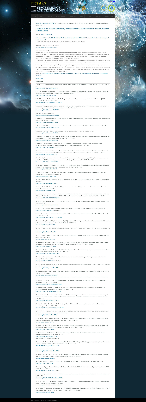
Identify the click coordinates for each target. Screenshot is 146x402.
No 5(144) (52, 23)
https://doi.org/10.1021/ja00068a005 (45, 224)
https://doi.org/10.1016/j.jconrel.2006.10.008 (47, 268)
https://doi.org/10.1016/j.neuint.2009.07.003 (47, 253)
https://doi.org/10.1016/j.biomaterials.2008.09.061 (49, 385)
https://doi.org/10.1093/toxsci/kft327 (45, 329)
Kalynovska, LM (73, 38)
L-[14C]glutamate (86, 73)
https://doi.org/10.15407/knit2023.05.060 (46, 47)
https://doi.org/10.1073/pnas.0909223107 (47, 275)
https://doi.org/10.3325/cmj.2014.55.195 (46, 169)
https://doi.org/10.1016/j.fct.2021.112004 (46, 154)
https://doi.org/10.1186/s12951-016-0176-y (47, 300)
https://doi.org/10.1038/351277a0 (44, 363)
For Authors (72, 16)
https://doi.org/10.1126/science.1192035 (46, 183)
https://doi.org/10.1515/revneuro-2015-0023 (47, 110)
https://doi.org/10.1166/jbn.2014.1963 (46, 232)
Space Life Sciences (46, 34)
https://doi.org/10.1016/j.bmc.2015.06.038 (47, 161)
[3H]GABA (38, 75)
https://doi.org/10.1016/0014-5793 (45, 370)
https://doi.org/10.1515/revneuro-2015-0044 (47, 133)
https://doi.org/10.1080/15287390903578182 (47, 197)
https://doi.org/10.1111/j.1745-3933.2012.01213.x (49, 217)
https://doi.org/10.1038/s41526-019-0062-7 (47, 127)
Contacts (89, 16)
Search (98, 16)
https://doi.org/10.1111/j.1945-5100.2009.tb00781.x (49, 378)
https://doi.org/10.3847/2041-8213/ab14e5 (47, 205)
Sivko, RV (65, 38)
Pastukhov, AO (58, 38)
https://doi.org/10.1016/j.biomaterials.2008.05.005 (49, 284)
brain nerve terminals (47, 73)
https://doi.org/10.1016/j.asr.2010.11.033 (46, 315)
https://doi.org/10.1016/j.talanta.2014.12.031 (47, 345)
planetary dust (95, 73)
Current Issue (108, 16)
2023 (46, 23)
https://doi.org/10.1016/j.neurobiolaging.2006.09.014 (50, 307)
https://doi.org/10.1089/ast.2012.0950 (46, 246)
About (41, 16)
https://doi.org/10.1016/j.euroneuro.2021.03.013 (48, 147)
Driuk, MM (82, 38)
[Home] (51, 11)
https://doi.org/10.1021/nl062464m (45, 322)
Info (81, 16)
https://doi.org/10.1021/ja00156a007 (45, 358)
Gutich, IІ (96, 38)
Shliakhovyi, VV (104, 38)
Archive (49, 16)
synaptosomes (104, 73)
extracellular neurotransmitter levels (63, 73)
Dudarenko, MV (49, 38)
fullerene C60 (77, 73)
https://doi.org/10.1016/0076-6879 (45, 210)
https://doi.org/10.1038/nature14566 (45, 190)
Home (34, 16)
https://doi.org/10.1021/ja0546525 (45, 392)
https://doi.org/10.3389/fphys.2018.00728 (47, 122)
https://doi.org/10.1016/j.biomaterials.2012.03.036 (49, 102)
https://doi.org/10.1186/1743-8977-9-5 (46, 176)
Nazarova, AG (89, 38)
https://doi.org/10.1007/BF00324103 (45, 239)
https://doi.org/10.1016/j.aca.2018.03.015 (47, 140)
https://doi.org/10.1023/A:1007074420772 (47, 88)
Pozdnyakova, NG (41, 39)
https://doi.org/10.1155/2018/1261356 (46, 95)
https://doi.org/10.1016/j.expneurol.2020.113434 (48, 291)
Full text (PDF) (39, 78)
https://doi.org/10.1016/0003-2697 (45, 260)
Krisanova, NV (40, 38)
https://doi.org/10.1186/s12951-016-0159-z (47, 336)
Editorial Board (60, 16)
